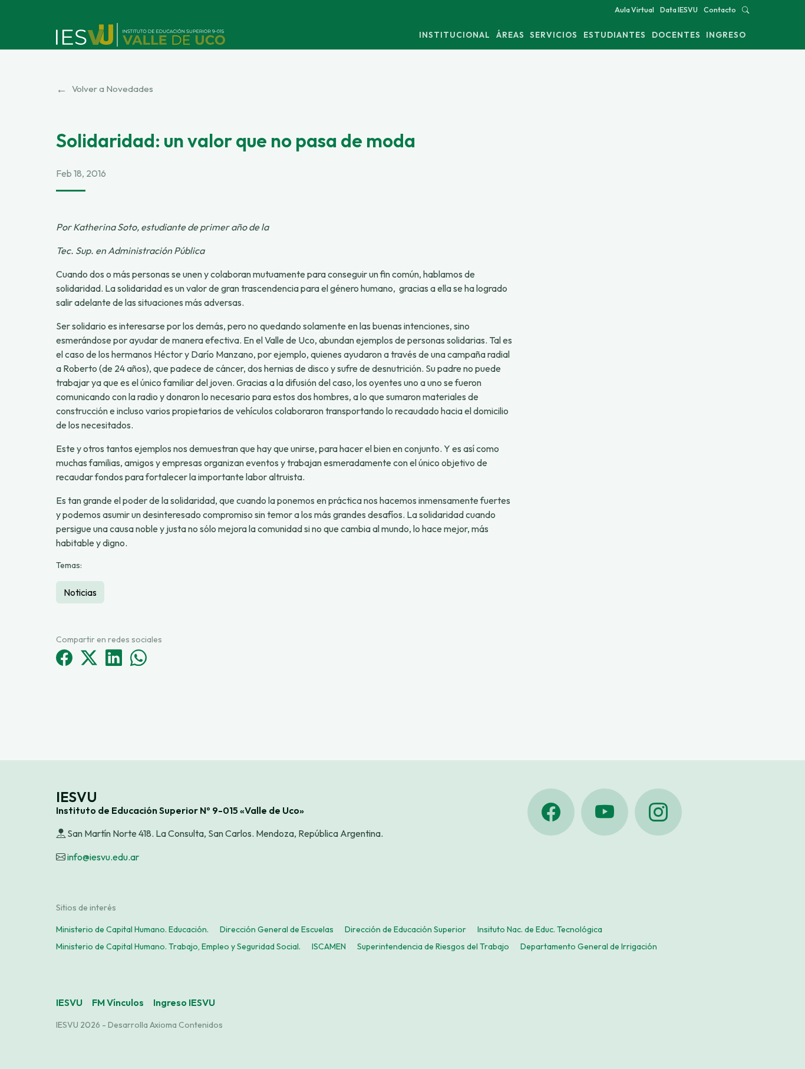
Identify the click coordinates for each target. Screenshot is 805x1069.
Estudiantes (614, 34)
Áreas (510, 34)
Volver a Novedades (104, 89)
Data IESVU (679, 9)
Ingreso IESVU (184, 1002)
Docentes (676, 34)
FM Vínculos (118, 1002)
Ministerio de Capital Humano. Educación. (132, 929)
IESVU (69, 1002)
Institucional (454, 34)
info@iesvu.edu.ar (103, 857)
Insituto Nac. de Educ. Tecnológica (539, 929)
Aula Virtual (634, 9)
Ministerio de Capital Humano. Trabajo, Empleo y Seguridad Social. (178, 946)
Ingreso (726, 34)
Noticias (80, 592)
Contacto (720, 9)
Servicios (554, 34)
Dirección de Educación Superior (405, 929)
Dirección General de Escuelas (277, 929)
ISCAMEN (329, 946)
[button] (745, 9)
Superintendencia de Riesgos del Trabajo (433, 946)
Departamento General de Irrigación (588, 946)
